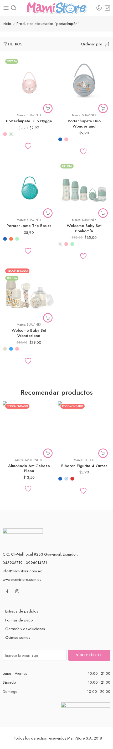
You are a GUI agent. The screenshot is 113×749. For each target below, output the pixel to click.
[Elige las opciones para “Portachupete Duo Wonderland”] (103, 108)
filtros (15, 44)
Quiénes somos (17, 637)
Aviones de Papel (17, 438)
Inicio (7, 23)
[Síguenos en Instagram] (17, 591)
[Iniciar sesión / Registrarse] (99, 8)
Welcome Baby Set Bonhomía (84, 228)
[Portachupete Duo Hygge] (29, 82)
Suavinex (34, 115)
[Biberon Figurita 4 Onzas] (84, 427)
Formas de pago (19, 620)
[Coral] (11, 238)
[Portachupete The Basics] (29, 187)
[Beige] (60, 244)
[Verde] (11, 134)
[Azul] (60, 139)
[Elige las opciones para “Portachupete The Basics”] (48, 213)
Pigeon (89, 460)
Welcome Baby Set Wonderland (29, 333)
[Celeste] (11, 348)
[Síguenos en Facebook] (7, 591)
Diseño (8, 423)
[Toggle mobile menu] (6, 8)
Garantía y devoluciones (25, 628)
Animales (17, 430)
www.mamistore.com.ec (22, 579)
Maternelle (34, 460)
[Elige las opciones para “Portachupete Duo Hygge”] (48, 108)
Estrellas (17, 446)
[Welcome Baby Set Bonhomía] (84, 187)
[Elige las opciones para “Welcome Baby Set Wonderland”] (48, 318)
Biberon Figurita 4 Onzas (84, 466)
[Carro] (107, 8)
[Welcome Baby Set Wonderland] (29, 292)
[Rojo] (72, 478)
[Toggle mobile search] (14, 8)
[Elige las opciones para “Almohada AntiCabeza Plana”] (48, 453)
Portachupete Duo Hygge (29, 121)
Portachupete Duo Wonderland (84, 123)
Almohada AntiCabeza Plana (29, 468)
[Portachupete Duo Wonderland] (84, 82)
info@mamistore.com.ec (22, 571)
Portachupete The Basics (29, 226)
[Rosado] (5, 134)
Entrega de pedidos (21, 611)
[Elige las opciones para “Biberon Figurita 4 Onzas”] (103, 453)
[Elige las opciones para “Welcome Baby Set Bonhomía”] (103, 213)
